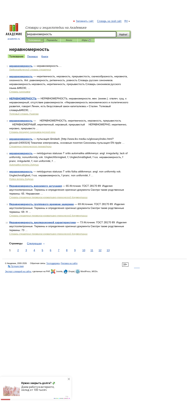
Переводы (52, 40)
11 (91, 250)
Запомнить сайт (85, 21)
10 (83, 250)
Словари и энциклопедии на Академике (56, 27)
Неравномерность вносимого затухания (35, 185)
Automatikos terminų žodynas (24, 165)
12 (100, 250)
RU (126, 21)
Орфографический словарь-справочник (30, 69)
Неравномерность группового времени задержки (41, 204)
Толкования (34, 40)
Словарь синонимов (19, 92)
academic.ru (14, 39)
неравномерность (21, 65)
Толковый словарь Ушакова (24, 114)
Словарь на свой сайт (109, 21)
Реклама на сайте (69, 263)
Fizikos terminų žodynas (21, 179)
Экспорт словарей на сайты (18, 271)
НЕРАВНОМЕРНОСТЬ (23, 98)
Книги (69, 40)
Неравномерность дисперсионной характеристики (42, 222)
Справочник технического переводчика (30, 146)
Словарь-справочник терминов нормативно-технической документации (48, 197)
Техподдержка (53, 263)
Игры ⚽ (86, 40)
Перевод (32, 56)
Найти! (123, 34)
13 (108, 250)
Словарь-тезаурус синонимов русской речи (32, 132)
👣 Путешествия (16, 266)
